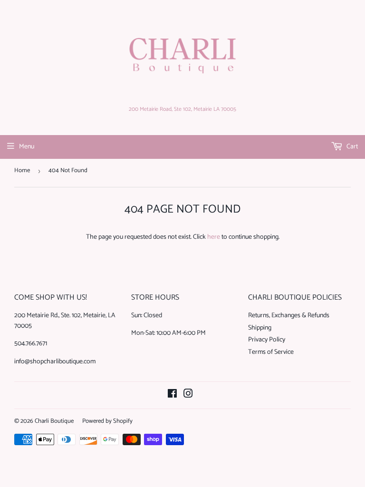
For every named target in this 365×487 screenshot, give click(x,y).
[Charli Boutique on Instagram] (188, 395)
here (213, 237)
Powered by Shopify (107, 421)
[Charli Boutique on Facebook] (172, 395)
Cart (351, 146)
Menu (26, 146)
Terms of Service (271, 352)
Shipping (259, 327)
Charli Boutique (54, 421)
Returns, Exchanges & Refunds (288, 315)
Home (22, 170)
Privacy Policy (266, 339)
